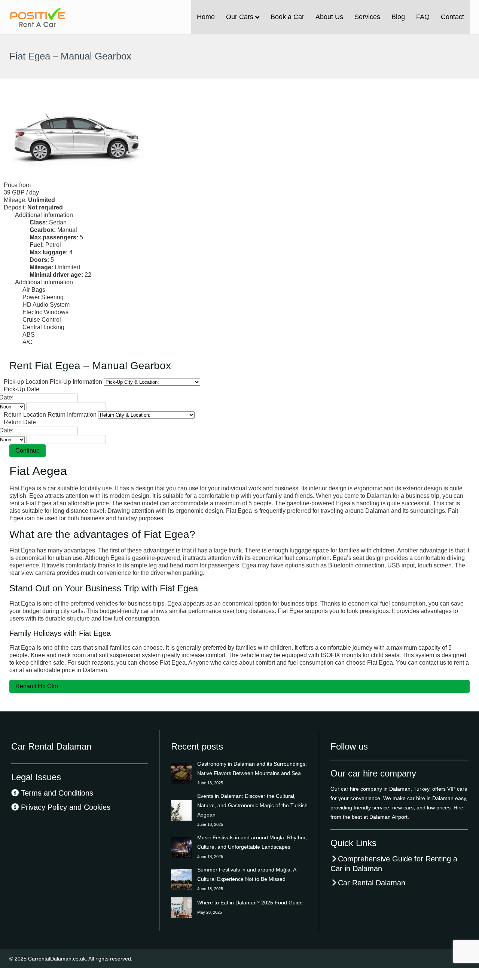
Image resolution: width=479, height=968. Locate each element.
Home (206, 17)
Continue (27, 450)
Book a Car (287, 17)
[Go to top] (467, 938)
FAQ (423, 17)
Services (367, 17)
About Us (329, 17)
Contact (452, 17)
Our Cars (239, 17)
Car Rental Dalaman (371, 883)
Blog (398, 17)
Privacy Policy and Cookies (65, 807)
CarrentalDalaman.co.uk (57, 959)
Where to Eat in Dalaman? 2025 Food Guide (250, 903)
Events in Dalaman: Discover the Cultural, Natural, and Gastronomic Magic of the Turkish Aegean (252, 805)
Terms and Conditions (57, 793)
